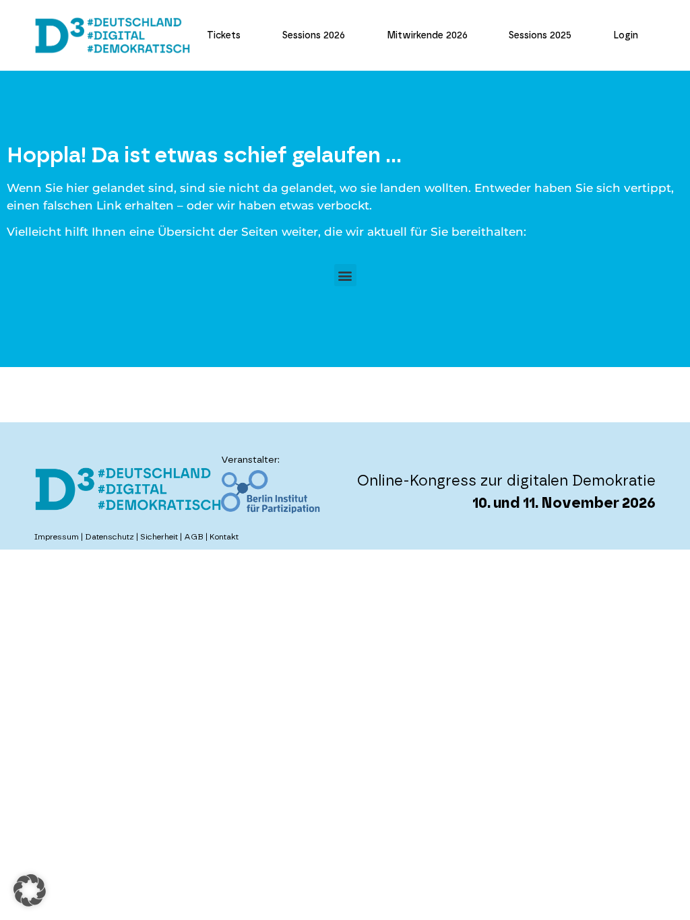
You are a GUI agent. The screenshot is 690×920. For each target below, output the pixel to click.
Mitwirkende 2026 (427, 35)
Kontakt (224, 537)
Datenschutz (109, 537)
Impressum (56, 537)
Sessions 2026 (313, 35)
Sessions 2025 (540, 35)
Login (625, 35)
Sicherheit (159, 537)
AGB (193, 537)
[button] (345, 275)
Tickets (224, 35)
